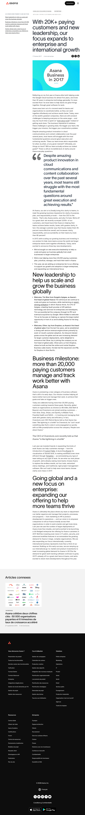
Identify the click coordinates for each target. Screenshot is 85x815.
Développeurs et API (14, 754)
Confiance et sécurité (38, 750)
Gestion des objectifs (38, 668)
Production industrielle (62, 694)
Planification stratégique (39, 686)
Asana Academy (13, 728)
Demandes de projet (38, 690)
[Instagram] (42, 796)
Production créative (37, 664)
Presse (34, 743)
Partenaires (11, 758)
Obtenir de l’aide (13, 724)
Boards (68, 451)
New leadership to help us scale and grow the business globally (16, 18)
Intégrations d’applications (15, 683)
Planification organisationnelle (41, 675)
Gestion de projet (13, 690)
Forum (10, 735)
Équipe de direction (37, 724)
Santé (57, 679)
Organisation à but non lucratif (64, 698)
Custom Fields (49, 451)
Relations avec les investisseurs (41, 747)
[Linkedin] (39, 796)
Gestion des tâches (37, 694)
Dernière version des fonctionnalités (18, 664)
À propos (34, 720)
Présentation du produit (15, 656)
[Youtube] (49, 796)
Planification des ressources (40, 683)
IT (56, 668)
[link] (42, 11)
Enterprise (11, 679)
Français (44, 789)
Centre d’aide (12, 720)
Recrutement (36, 731)
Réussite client (12, 750)
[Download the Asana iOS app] (35, 810)
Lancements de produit (38, 679)
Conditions (37, 803)
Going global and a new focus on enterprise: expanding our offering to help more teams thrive (16, 31)
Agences (58, 701)
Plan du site (11, 762)
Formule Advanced (13, 675)
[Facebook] (46, 796)
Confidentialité (36, 754)
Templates (50, 456)
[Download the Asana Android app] (49, 810)
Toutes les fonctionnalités (15, 660)
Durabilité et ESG (37, 762)
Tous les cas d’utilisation (39, 698)
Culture (34, 739)
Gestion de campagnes (38, 656)
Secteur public (60, 686)
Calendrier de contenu (38, 660)
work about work (63, 121)
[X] (35, 796)
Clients (34, 728)
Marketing (59, 660)
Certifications (12, 731)
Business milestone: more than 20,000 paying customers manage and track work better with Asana (17, 24)
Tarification (11, 668)
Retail (57, 683)
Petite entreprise (60, 656)
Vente (57, 675)
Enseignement (60, 690)
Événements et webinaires (15, 743)
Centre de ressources (14, 739)
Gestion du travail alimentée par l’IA (18, 686)
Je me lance (69, 3)
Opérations (59, 664)
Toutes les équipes (61, 705)
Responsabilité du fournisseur (40, 758)
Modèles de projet (13, 747)
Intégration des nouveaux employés (42, 671)
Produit (58, 671)
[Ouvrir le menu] (78, 3)
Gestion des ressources (15, 694)
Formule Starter (12, 671)
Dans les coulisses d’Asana (40, 735)
